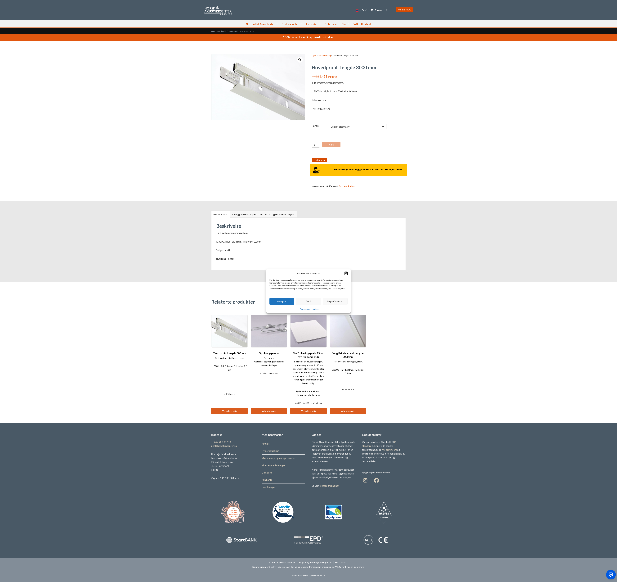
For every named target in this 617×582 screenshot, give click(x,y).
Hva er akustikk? (270, 450)
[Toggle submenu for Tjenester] (320, 24)
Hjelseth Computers (317, 576)
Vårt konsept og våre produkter (278, 458)
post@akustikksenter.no (224, 445)
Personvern (305, 309)
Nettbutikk (221, 31)
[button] (346, 273)
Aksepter (282, 301)
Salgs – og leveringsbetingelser (315, 562)
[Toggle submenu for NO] (366, 10)
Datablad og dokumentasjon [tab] (277, 214)
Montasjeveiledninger (273, 465)
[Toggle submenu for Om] (348, 24)
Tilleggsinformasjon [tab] (244, 214)
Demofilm (267, 472)
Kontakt (315, 309)
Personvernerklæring (320, 566)
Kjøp (331, 144)
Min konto (267, 479)
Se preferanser (335, 301)
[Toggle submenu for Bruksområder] (301, 24)
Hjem (213, 31)
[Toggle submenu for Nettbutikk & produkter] (277, 24)
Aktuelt (265, 443)
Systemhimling (324, 55)
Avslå (308, 301)
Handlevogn (268, 487)
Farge (315, 125)
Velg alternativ (229, 411)
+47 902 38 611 (222, 442)
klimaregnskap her (329, 485)
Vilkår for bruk (342, 566)
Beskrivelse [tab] (220, 214)
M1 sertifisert (389, 449)
